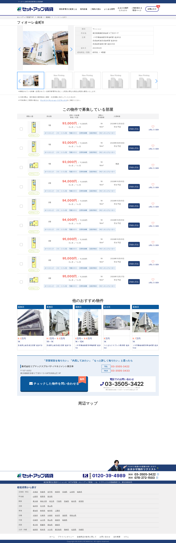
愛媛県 (42, 525)
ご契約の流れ (95, 9)
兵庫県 (42, 515)
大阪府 (35, 515)
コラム (126, 537)
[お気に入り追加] (154, 126)
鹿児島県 (58, 530)
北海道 (35, 492)
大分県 (50, 530)
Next (70, 49)
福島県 (79, 492)
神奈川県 (43, 501)
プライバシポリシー (66, 537)
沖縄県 (81, 530)
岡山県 (50, 520)
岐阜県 (50, 511)
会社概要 (116, 537)
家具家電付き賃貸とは (68, 9)
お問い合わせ (105, 537)
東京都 (39, 17)
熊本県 (42, 530)
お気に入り (152, 9)
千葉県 (59, 501)
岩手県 (50, 492)
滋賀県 (64, 515)
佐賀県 (73, 530)
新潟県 (50, 496)
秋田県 (57, 492)
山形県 (72, 492)
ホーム (52, 537)
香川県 (35, 525)
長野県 (42, 496)
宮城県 (64, 492)
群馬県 (81, 501)
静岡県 (42, 511)
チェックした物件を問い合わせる (59, 381)
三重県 (57, 511)
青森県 (42, 492)
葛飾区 (48, 17)
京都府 (50, 515)
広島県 (35, 520)
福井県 (35, 506)
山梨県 (35, 496)
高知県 (50, 525)
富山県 (50, 506)
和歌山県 (73, 515)
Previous (20, 49)
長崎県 (66, 530)
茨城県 (66, 501)
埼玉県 (51, 501)
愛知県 (35, 511)
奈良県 (57, 515)
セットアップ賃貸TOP (25, 17)
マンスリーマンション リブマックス (53, 100)
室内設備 (83, 9)
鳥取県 (57, 520)
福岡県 (35, 530)
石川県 (42, 506)
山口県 (42, 520)
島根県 (64, 520)
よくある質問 (109, 9)
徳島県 (57, 525)
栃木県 (73, 501)
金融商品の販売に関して (87, 537)
